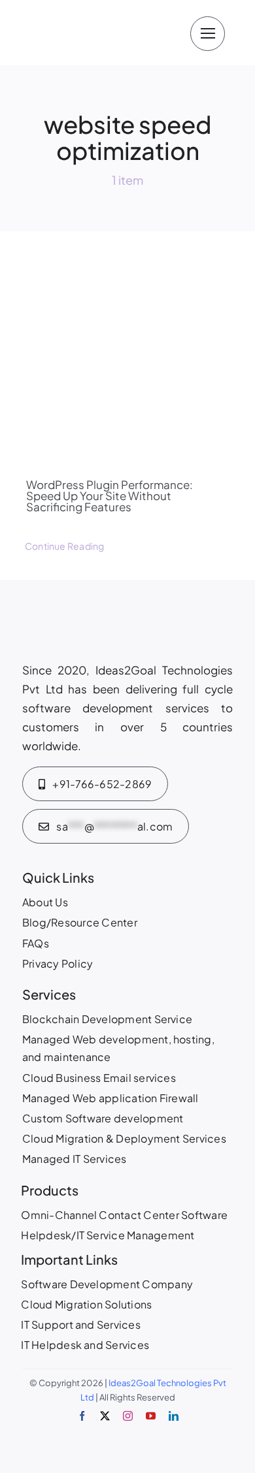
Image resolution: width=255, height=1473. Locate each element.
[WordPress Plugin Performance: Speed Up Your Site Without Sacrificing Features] (127, 339)
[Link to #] (207, 33)
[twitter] (105, 1416)
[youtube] (151, 1416)
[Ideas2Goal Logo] (96, 12)
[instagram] (128, 1416)
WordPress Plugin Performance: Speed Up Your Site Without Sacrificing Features (109, 495)
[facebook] (82, 1416)
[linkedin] (173, 1416)
